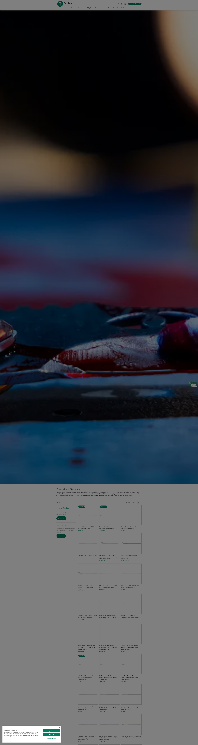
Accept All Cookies (51, 731)
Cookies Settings (51, 738)
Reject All (51, 734)
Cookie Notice (23, 735)
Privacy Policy (32, 735)
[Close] (59, 727)
